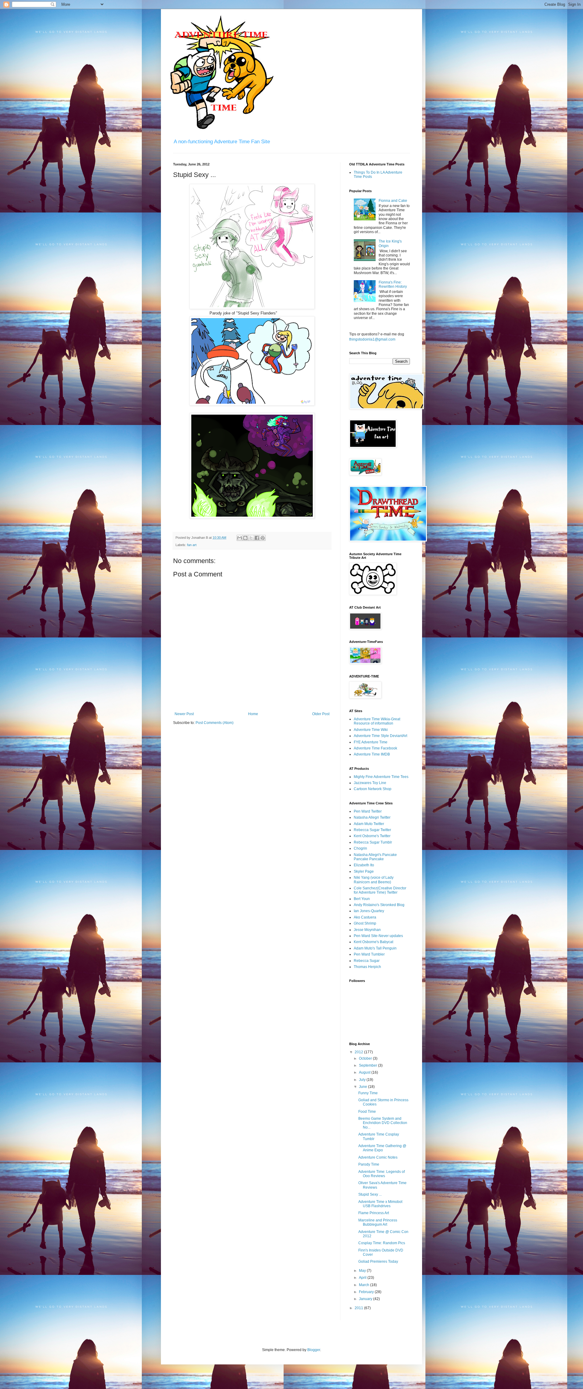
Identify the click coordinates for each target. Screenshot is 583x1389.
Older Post (320, 714)
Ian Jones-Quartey (369, 911)
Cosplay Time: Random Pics (381, 1243)
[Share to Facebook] (257, 538)
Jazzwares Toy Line (370, 783)
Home (253, 714)
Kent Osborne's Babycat (373, 942)
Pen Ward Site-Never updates (378, 936)
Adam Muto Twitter (369, 824)
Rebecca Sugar (367, 961)
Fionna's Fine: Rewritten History (393, 284)
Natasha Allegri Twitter (372, 817)
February (367, 1292)
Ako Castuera (365, 917)
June (363, 1087)
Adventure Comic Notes (377, 1157)
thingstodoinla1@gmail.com (372, 339)
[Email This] (240, 538)
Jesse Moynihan (367, 930)
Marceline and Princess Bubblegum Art (377, 1222)
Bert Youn (362, 899)
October (366, 1058)
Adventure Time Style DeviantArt (380, 736)
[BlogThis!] (245, 538)
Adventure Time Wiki (371, 730)
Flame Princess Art (373, 1213)
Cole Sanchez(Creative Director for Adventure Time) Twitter (380, 890)
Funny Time (368, 1093)
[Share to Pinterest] (263, 538)
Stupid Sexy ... (370, 1194)
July (363, 1080)
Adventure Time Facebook (375, 748)
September (368, 1065)
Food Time (367, 1111)
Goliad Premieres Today (378, 1261)
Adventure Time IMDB (372, 754)
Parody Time (368, 1164)
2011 (359, 1308)
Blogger (313, 1350)
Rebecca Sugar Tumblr (373, 842)
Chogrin (360, 848)
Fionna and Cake (393, 201)
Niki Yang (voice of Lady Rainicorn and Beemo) (374, 879)
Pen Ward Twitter (368, 811)
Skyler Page (364, 871)
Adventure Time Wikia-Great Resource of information (377, 721)
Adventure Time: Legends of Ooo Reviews (381, 1174)
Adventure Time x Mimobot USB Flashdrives (380, 1204)
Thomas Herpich (367, 967)
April (363, 1277)
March (364, 1285)
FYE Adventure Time (370, 742)
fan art (191, 545)
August (365, 1072)
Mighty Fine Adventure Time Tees (381, 777)
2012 (359, 1052)
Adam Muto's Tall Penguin (375, 948)
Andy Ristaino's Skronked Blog (379, 905)
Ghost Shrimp (365, 923)
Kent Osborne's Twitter (372, 836)
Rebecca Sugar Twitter (372, 830)
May (363, 1270)
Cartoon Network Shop (372, 789)
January (366, 1299)
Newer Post (184, 714)
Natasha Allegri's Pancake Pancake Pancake (375, 857)
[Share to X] (251, 538)
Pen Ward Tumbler (369, 954)
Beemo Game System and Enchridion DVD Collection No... (382, 1122)
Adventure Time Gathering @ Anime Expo (382, 1148)
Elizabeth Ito (364, 865)
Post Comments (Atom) (215, 723)
